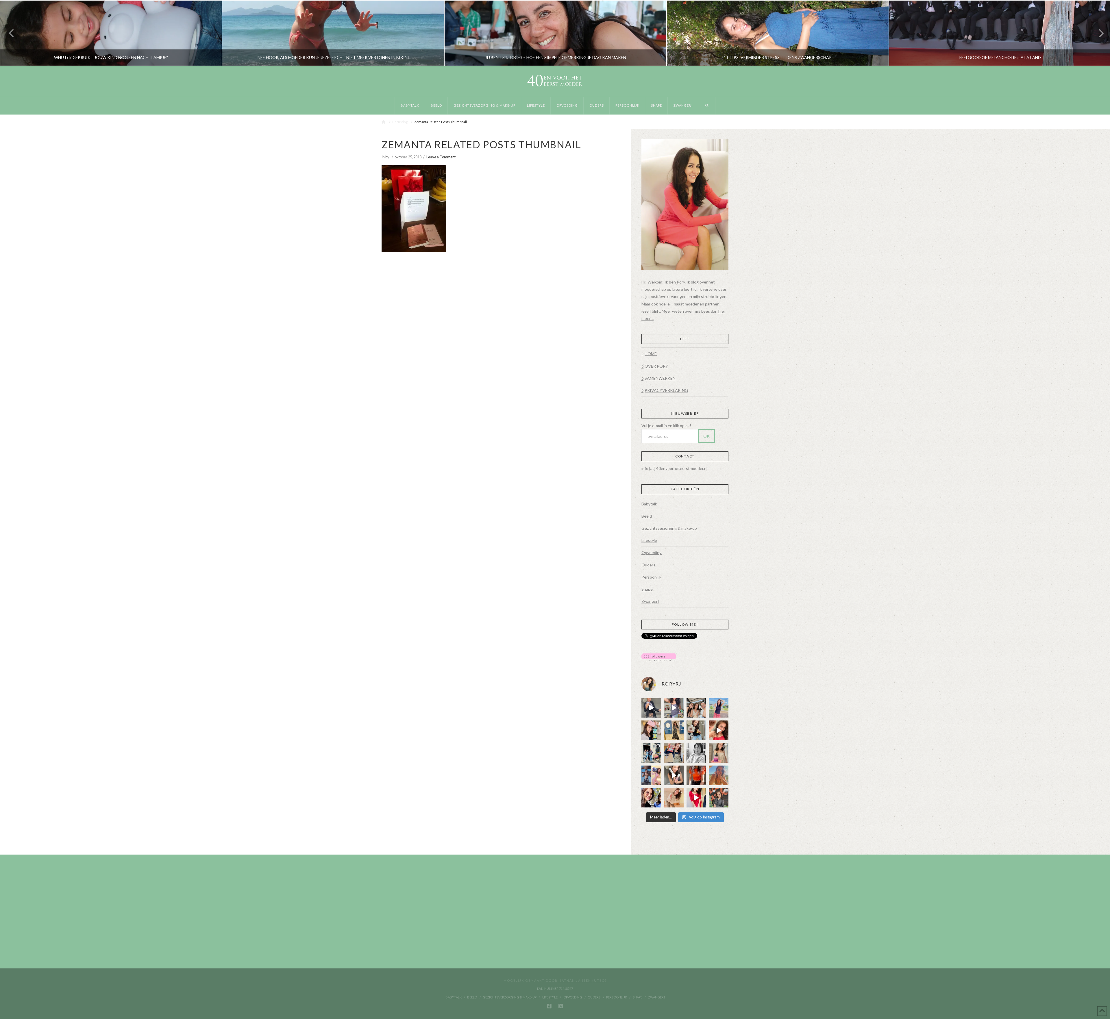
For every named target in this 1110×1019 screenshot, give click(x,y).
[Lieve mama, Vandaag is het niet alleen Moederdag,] (696, 753)
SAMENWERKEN (660, 378)
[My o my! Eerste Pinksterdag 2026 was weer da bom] (718, 730)
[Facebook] (549, 1006)
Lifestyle (649, 540)
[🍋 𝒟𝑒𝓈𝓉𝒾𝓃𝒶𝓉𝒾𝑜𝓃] (651, 730)
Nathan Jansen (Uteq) (583, 980)
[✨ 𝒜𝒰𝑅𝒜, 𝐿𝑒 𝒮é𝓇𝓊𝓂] (718, 753)
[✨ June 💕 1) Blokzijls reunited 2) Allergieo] (696, 708)
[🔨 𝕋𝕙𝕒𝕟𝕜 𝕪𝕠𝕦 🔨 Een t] (674, 798)
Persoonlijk (651, 577)
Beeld (646, 516)
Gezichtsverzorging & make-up (669, 528)
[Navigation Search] (706, 105)
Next (1097, 33)
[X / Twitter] (560, 1006)
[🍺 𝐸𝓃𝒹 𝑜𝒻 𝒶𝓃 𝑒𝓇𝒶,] (651, 753)
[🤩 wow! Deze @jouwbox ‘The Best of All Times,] (674, 708)
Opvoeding (651, 552)
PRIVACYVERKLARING (666, 390)
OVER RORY (656, 366)
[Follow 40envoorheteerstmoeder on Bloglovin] (658, 656)
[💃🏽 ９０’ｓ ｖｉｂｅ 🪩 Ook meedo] (696, 798)
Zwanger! (650, 601)
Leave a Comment (441, 157)
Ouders (648, 564)
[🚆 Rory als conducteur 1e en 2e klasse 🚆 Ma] (651, 708)
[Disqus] (501, 331)
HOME (651, 353)
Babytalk (649, 503)
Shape (647, 589)
